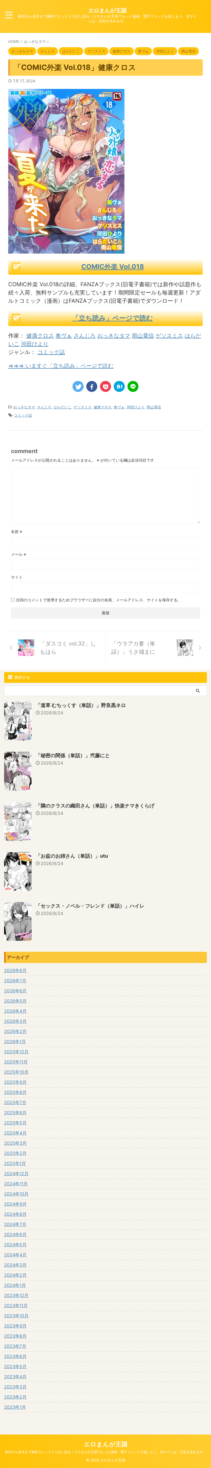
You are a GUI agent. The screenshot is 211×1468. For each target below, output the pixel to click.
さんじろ (85, 335)
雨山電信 (143, 335)
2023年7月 (15, 1346)
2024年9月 (15, 1204)
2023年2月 (15, 1397)
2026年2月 (15, 1031)
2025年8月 (15, 1092)
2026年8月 (15, 970)
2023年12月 (16, 1295)
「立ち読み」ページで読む (112, 318)
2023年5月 (15, 1366)
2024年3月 (15, 1265)
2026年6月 (15, 990)
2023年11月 (16, 1305)
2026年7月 (15, 980)
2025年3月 (15, 1143)
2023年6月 (15, 1356)
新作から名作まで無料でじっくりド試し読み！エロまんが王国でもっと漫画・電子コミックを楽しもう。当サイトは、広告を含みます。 (105, 1452)
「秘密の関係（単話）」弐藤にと (73, 755)
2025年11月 (16, 1062)
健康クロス (40, 335)
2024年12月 (16, 1173)
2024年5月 (15, 1244)
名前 (16, 531)
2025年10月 (16, 1072)
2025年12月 (16, 1051)
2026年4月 (15, 1011)
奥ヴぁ (63, 335)
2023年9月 (15, 1326)
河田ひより (34, 344)
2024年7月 (15, 1224)
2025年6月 (15, 1112)
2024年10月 (16, 1194)
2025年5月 (15, 1122)
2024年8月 (15, 1214)
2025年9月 (15, 1082)
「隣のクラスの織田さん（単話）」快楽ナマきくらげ (95, 806)
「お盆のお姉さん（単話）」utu (72, 856)
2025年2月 (15, 1153)
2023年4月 (15, 1376)
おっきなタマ (113, 335)
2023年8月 (15, 1336)
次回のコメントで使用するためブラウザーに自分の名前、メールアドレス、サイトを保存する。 (98, 599)
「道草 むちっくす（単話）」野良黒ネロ (81, 705)
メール (18, 554)
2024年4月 (15, 1255)
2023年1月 (15, 1407)
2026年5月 (15, 1001)
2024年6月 (15, 1234)
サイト (17, 577)
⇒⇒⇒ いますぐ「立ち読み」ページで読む (60, 366)
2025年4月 (15, 1133)
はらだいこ (62, 407)
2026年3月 (15, 1021)
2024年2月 (15, 1275)
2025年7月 (15, 1102)
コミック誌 (51, 352)
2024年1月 (15, 1285)
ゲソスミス (169, 335)
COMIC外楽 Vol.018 (112, 267)
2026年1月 (15, 1041)
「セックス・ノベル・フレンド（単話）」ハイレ (90, 906)
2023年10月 (16, 1315)
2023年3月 (15, 1387)
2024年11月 (16, 1183)
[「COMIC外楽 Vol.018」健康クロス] (119, 386)
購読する (21, 677)
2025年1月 (15, 1163)
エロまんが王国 (107, 10)
